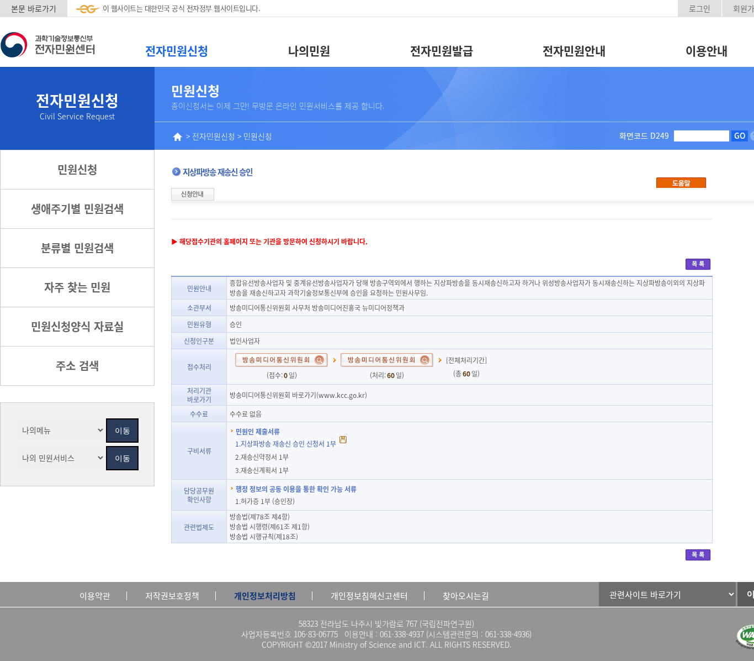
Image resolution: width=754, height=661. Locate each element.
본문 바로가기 (33, 8)
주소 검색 (77, 366)
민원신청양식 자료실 (77, 326)
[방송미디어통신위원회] (281, 358)
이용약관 (94, 595)
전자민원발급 (441, 50)
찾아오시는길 (466, 595)
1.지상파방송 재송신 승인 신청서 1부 (286, 443)
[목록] (698, 263)
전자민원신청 (176, 50)
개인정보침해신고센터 (369, 595)
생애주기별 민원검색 (77, 209)
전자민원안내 (574, 50)
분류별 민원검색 (77, 248)
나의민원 (309, 50)
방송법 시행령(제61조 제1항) (270, 526)
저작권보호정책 (172, 595)
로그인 (699, 8)
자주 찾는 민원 (77, 287)
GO (740, 135)
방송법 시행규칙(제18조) (264, 536)
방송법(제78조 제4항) (260, 516)
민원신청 (77, 169)
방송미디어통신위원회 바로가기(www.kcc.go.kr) (298, 395)
